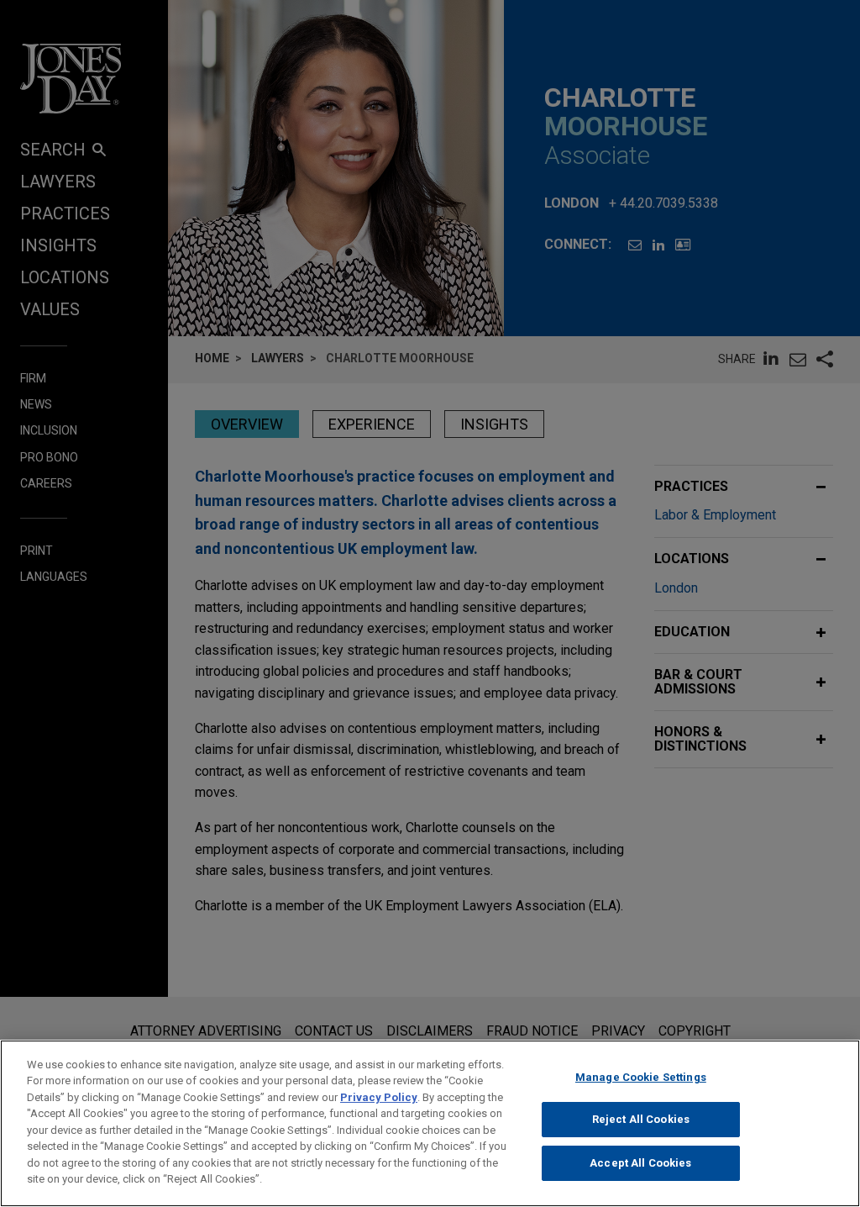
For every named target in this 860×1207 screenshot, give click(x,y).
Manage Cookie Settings (640, 1077)
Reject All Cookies (641, 1119)
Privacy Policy (378, 1097)
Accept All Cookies (640, 1163)
